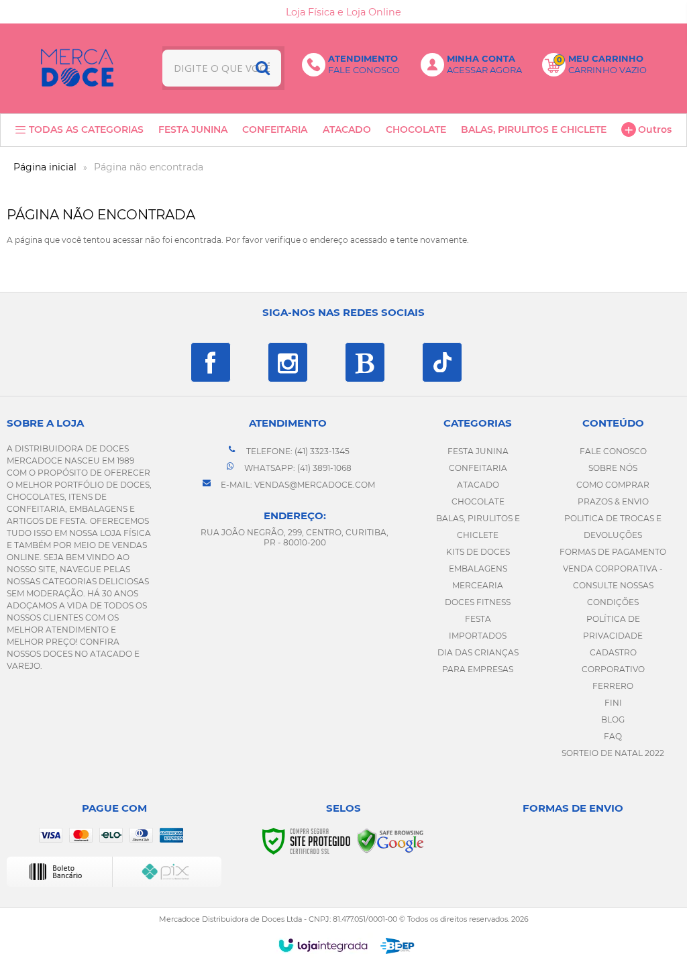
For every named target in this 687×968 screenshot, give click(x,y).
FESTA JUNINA (478, 451)
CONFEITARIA (478, 468)
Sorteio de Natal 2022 (613, 753)
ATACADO (478, 485)
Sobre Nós (612, 468)
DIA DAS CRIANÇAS (478, 652)
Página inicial (44, 167)
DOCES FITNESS (478, 602)
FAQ (613, 736)
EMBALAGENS (478, 568)
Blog (613, 719)
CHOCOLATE (478, 501)
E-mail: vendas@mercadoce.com (297, 485)
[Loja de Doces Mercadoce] (77, 67)
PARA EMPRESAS (477, 669)
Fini (613, 703)
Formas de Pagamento (613, 552)
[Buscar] (262, 68)
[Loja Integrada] (323, 945)
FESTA (478, 619)
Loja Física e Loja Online (343, 12)
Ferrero (612, 686)
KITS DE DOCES (478, 552)
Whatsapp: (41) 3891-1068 (297, 468)
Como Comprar (612, 485)
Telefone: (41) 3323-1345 (297, 451)
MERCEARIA (477, 585)
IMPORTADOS (478, 636)
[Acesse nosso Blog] (365, 362)
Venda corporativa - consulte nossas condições (613, 585)
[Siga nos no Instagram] (288, 362)
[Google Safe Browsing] (390, 840)
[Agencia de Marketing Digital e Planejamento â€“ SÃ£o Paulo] (397, 946)
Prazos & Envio (613, 501)
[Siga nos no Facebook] (211, 362)
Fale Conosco (613, 451)
